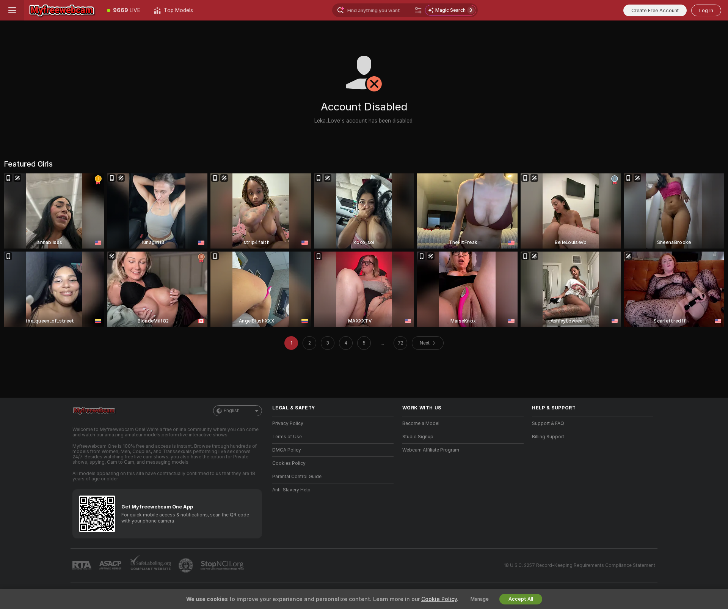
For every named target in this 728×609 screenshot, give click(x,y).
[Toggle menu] (12, 10)
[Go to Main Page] (62, 10)
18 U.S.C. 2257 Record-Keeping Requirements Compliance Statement (579, 565)
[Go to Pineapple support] (187, 565)
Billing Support (548, 436)
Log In (706, 10)
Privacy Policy (287, 423)
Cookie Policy (439, 599)
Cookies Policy (289, 463)
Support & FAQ (548, 423)
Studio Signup (417, 436)
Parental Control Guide (297, 476)
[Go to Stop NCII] (223, 565)
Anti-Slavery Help (291, 490)
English (232, 410)
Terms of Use (287, 436)
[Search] (418, 10)
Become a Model (420, 423)
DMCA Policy (286, 450)
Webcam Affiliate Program (430, 450)
